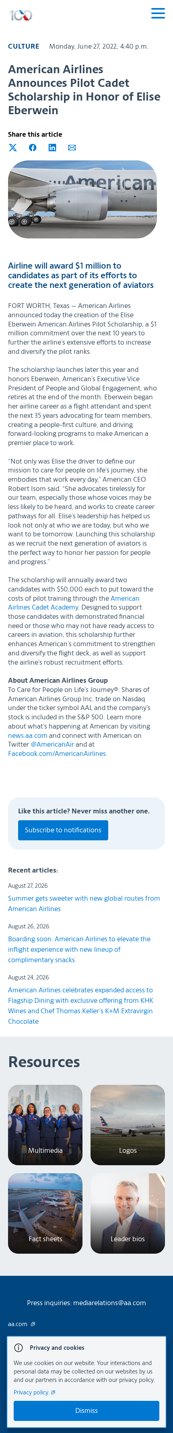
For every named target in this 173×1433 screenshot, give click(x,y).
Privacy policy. (32, 1392)
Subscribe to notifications (63, 830)
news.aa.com (27, 735)
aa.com (18, 1324)
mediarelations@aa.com (109, 1303)
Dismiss (86, 1411)
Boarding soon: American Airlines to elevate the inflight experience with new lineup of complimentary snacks (79, 949)
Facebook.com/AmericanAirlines (57, 754)
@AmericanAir (52, 744)
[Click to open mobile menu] (158, 14)
